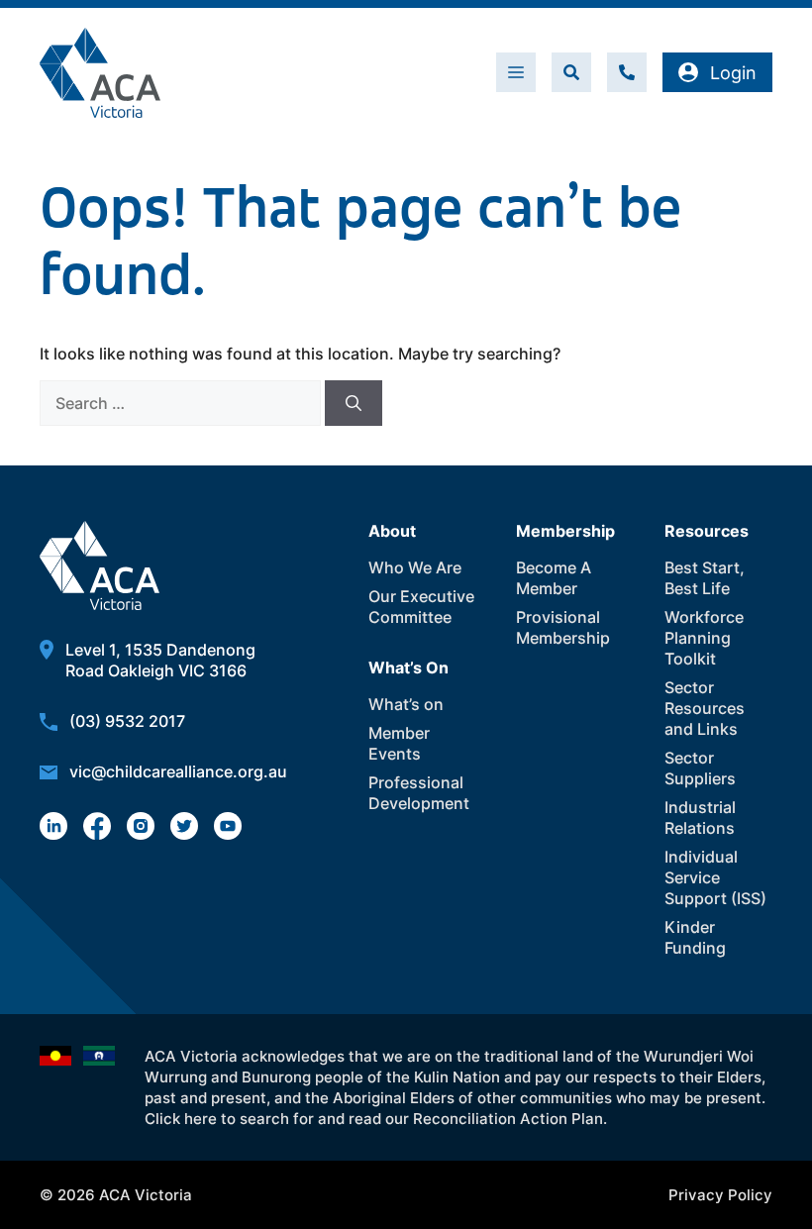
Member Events (399, 743)
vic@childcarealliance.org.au (178, 771)
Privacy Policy (720, 1194)
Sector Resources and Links (704, 708)
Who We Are (414, 567)
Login (733, 72)
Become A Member (553, 578)
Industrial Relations (700, 817)
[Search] (353, 403)
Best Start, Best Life (704, 578)
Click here (181, 1118)
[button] (571, 72)
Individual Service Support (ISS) (715, 877)
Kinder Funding (695, 937)
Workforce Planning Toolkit (704, 637)
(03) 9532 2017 (127, 721)
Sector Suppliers (700, 768)
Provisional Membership (563, 627)
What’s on (406, 704)
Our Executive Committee (421, 606)
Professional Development (418, 792)
